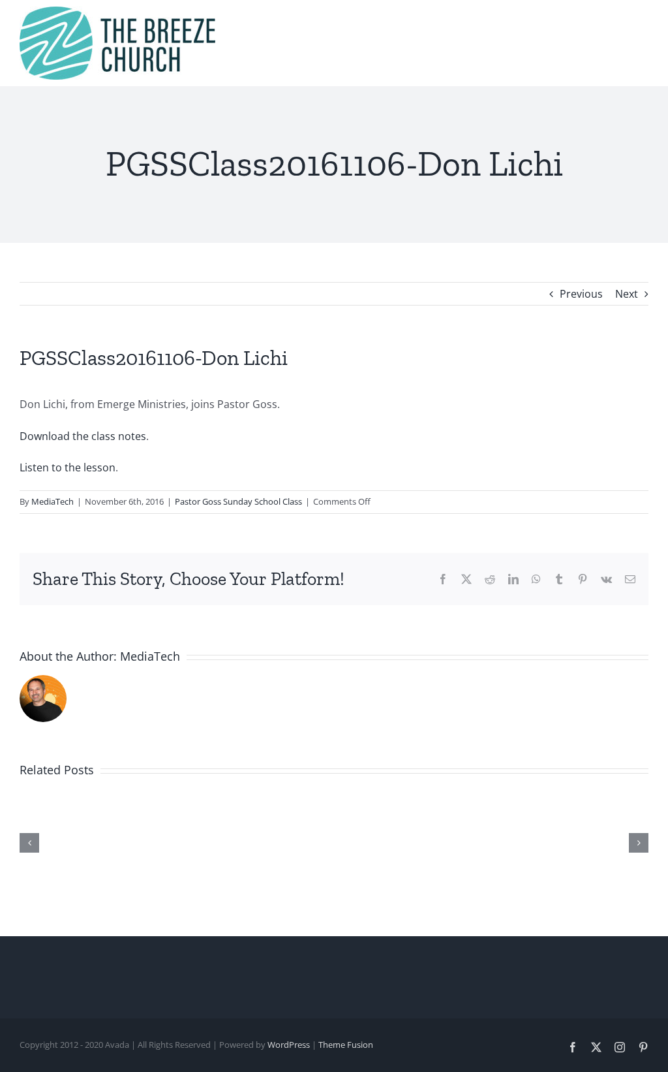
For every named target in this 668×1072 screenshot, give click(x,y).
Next (626, 294)
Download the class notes (83, 436)
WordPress (288, 1044)
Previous (581, 294)
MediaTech (52, 501)
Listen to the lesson (67, 467)
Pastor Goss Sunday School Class (238, 501)
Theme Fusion (345, 1044)
